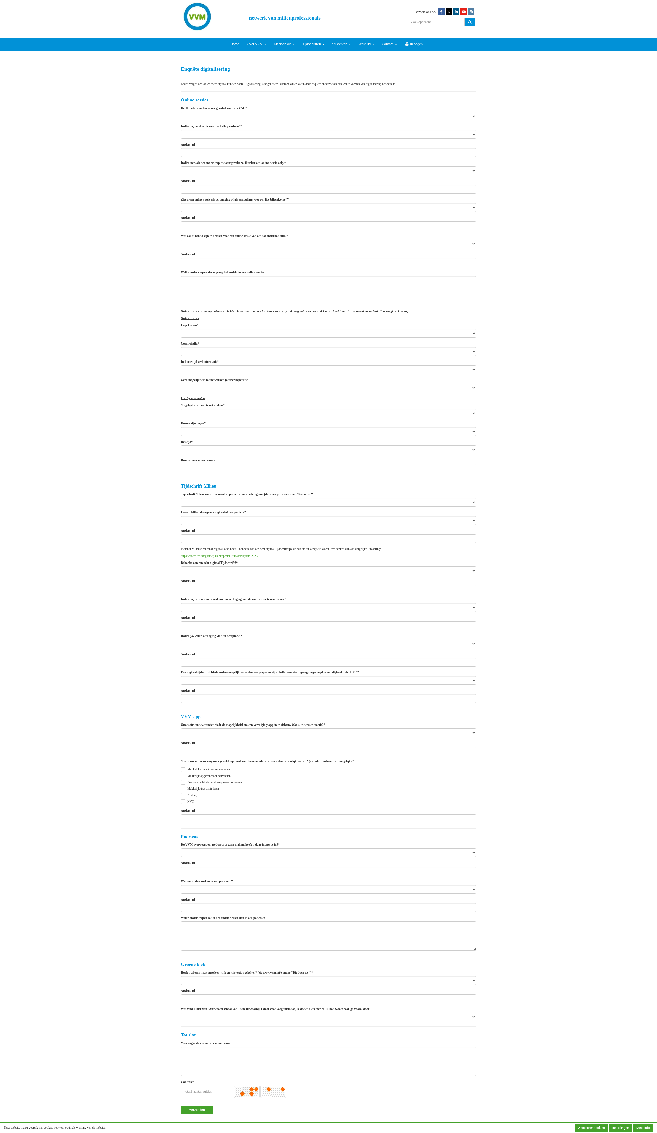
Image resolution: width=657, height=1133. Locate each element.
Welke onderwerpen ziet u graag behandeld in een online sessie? (222, 272)
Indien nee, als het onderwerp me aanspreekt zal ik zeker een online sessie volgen (233, 163)
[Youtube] (463, 11)
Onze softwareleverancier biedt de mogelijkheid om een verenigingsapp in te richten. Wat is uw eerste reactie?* (253, 725)
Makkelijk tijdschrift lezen (203, 789)
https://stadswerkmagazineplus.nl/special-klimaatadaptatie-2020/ (219, 556)
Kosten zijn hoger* (193, 423)
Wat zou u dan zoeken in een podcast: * (207, 881)
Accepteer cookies (591, 1128)
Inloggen (416, 44)
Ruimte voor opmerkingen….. (200, 460)
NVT (190, 801)
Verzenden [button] (197, 1110)
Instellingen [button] (620, 1128)
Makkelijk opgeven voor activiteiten (209, 776)
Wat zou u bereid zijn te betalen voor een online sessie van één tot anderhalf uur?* (234, 236)
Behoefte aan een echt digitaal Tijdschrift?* (209, 563)
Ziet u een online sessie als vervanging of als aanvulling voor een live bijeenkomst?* (235, 199)
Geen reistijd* (190, 343)
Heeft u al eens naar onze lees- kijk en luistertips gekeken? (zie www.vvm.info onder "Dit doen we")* (247, 972)
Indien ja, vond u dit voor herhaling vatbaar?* (211, 126)
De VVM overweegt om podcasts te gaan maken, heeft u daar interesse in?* (230, 844)
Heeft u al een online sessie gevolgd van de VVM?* (214, 108)
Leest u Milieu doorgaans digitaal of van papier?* (213, 512)
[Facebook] (441, 11)
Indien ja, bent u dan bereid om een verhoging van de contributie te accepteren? (233, 599)
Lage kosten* (189, 325)
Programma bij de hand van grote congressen (214, 782)
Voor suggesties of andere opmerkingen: (207, 1043)
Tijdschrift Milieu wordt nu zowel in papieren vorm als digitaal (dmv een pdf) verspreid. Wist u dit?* (247, 494)
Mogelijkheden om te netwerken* (203, 405)
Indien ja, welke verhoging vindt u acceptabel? (211, 636)
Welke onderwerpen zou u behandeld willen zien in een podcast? (223, 918)
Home (234, 44)
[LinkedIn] (456, 11)
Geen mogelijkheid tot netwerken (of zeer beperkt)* (214, 380)
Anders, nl (188, 144)
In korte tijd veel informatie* (200, 362)
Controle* (187, 1082)
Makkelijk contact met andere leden (208, 769)
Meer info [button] (643, 1128)
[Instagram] (471, 11)
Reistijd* (187, 442)
